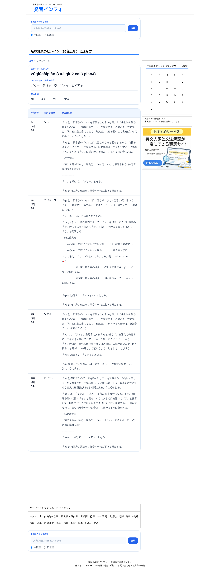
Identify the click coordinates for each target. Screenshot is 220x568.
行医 (92, 516)
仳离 (80, 523)
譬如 (128, 516)
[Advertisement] (130, 7)
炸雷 (73, 523)
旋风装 (64, 516)
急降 (121, 516)
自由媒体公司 (51, 516)
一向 (32, 516)
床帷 (65, 523)
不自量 (74, 516)
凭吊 (96, 523)
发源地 (113, 516)
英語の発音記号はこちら (155, 118)
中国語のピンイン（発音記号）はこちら (162, 121)
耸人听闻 (102, 516)
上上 (39, 516)
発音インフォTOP (83, 565)
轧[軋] (88, 523)
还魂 (39, 523)
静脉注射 (49, 523)
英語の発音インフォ (97, 562)
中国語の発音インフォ (121, 562)
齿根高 (84, 516)
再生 (32, 130)
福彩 (58, 523)
